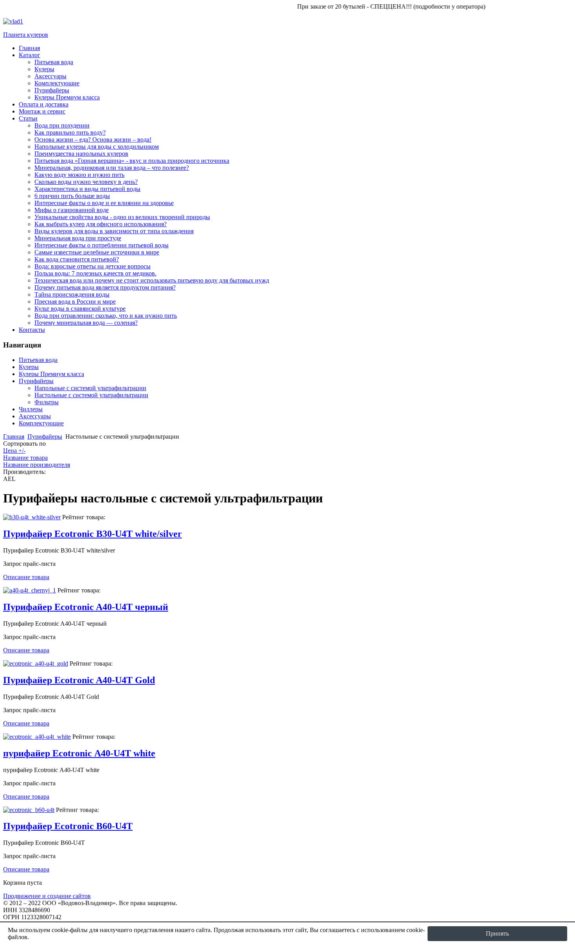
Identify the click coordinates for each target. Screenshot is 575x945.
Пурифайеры (36, 381)
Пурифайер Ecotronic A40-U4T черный (85, 607)
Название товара (25, 457)
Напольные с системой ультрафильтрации (90, 388)
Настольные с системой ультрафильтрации (91, 395)
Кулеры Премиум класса (51, 374)
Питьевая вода (38, 359)
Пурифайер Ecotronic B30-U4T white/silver (92, 534)
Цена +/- (14, 450)
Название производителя (36, 464)
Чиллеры (31, 409)
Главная (13, 436)
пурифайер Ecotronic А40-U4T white (79, 753)
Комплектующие (41, 423)
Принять (497, 933)
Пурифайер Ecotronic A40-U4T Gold (79, 680)
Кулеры (29, 367)
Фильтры (46, 402)
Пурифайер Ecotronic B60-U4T (68, 826)
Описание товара (26, 577)
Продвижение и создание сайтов (47, 896)
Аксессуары (35, 416)
